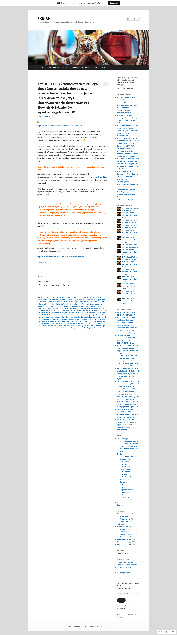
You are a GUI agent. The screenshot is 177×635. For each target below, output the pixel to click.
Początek (41, 67)
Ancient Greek (89, 306)
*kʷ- (77, 302)
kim (90, 313)
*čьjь (61, 306)
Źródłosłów (54, 300)
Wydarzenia (127, 477)
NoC (48, 315)
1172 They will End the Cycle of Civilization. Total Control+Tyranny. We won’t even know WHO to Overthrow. (128, 131)
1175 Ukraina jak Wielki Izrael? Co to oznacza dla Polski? (126, 100)
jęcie (91, 310)
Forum (95, 67)
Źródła (64, 67)
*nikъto (46, 304)
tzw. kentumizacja (98, 326)
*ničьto (57, 304)
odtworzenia (65, 315)
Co (49, 308)
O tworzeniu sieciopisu (129, 444)
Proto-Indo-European (88, 319)
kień (86, 313)
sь (104, 321)
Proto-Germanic (58, 319)
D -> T (62, 308)
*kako (73, 302)
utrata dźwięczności (72, 328)
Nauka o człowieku (127, 459)
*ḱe (92, 300)
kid (83, 313)
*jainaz (45, 302)
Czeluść (104, 67)
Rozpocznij (114, 3)
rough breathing (100, 177)
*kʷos (95, 302)
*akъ (88, 300)
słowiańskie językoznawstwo (69, 323)
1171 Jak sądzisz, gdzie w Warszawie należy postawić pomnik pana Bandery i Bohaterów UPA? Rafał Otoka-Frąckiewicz (128, 143)
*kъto (104, 302)
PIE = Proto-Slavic (44, 319)
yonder (83, 328)
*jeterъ (51, 302)
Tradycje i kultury (72, 297)
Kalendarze (127, 472)
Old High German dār (45, 317)
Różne (119, 524)
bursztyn (40, 308)
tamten (87, 323)
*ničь (52, 304)
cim (46, 308)
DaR (66, 308)
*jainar (39, 302)
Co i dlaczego (54, 67)
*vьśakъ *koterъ (43, 306)
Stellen (40, 323)
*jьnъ (63, 302)
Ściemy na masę (43, 300)
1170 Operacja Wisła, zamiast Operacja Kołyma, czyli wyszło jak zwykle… (127, 153)
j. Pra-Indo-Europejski (57, 310)
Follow (121, 600)
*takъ (91, 304)
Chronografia (125, 469)
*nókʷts (40, 304)
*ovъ (84, 304)
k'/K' (77, 313)
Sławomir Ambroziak (51, 323)
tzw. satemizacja (43, 328)
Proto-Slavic (52, 321)
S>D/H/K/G (79, 321)
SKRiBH (44, 18)
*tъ (101, 304)
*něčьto (68, 304)
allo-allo (75, 306)
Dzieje (49, 297)
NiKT (44, 315)
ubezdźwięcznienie (58, 328)
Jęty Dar (96, 310)
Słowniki (125, 497)
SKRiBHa (125, 208)
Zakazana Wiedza (96, 297)
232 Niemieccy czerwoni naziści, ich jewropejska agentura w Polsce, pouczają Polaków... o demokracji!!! (126, 425)
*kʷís (86, 302)
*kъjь (100, 302)
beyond (98, 306)
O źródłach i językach (128, 446)
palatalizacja (59, 317)
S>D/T (85, 321)
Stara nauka (124, 479)
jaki (76, 310)
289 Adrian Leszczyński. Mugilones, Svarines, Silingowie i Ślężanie (126, 320)
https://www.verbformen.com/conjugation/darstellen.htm (59, 126)
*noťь (63, 304)
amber (81, 306)
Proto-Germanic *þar (72, 319)
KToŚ (97, 313)
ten (92, 323)
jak (73, 310)
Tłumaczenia (84, 297)
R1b (123, 487)
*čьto (66, 306)
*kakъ (68, 302)
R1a (123, 484)
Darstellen (73, 308)
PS (59, 321)
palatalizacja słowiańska (73, 317)
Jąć (87, 310)
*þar (99, 300)
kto (93, 313)
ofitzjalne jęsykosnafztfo (95, 315)
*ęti (70, 306)
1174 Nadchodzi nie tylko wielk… (129, 215)
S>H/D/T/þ (92, 321)
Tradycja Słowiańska (54, 326)
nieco (39, 315)
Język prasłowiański (53, 313)
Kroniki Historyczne (125, 562)
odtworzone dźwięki (77, 315)
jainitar (69, 310)
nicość (102, 313)
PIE (104, 317)
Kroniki (125, 474)
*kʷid (90, 302)
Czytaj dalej (43, 263)
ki (80, 313)
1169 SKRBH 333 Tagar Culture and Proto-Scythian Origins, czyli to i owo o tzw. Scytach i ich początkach (128, 177)
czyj (56, 308)
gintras (80, 308)
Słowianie (126, 467)
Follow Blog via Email (126, 581)
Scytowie (126, 464)
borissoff (120, 575)
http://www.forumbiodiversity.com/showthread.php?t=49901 (61, 257)
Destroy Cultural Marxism (127, 565)
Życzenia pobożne (65, 300)
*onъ (79, 304)
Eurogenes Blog (123, 572)
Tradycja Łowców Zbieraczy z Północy (76, 326)
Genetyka (123, 482)
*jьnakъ (58, 302)
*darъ (104, 300)
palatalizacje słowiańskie (93, 317)
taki (82, 323)
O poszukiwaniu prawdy (129, 441)
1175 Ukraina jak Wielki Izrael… (128, 286)
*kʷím (82, 302)
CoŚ (52, 308)
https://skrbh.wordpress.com (94, 308)
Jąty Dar (82, 310)
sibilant (99, 321)
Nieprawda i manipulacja (80, 67)
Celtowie (125, 462)
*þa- (95, 300)
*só (87, 304)
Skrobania (126, 495)
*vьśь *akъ (54, 306)
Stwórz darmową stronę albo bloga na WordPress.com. (88, 626)
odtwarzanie (55, 315)
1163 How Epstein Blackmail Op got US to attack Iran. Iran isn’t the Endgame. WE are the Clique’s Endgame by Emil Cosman (128, 164)
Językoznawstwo (58, 297)
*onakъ (74, 304)
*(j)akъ (83, 300)
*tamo (96, 304)
